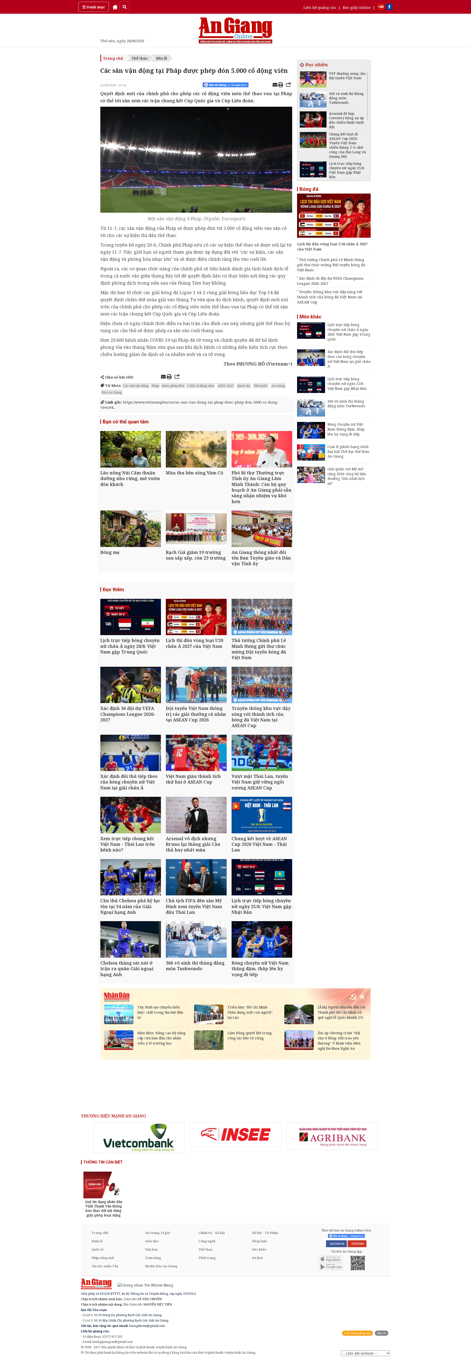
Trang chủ (113, 58)
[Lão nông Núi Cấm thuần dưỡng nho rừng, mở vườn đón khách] (130, 450)
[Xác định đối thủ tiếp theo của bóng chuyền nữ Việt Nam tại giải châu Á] (130, 753)
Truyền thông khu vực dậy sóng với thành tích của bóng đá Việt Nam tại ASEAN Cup (329, 296)
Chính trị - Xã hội (211, 1232)
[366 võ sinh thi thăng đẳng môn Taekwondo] (196, 940)
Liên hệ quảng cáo (319, 7)
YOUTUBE (357, 1243)
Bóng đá (309, 189)
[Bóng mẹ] (130, 529)
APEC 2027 (226, 385)
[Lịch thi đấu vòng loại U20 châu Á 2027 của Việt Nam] (196, 617)
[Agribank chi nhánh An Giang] (332, 1136)
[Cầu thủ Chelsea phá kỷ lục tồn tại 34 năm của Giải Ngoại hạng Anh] (130, 878)
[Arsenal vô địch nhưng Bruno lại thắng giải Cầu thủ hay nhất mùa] (196, 815)
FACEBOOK (336, 1243)
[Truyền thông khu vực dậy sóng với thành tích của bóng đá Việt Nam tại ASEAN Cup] (262, 685)
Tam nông (153, 1258)
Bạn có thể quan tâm (126, 422)
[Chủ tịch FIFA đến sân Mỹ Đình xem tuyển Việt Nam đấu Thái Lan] (196, 878)
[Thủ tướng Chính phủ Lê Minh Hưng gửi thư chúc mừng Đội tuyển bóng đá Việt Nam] (262, 617)
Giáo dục (152, 1241)
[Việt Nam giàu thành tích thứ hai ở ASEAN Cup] (196, 753)
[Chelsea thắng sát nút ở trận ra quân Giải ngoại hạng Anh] (130, 940)
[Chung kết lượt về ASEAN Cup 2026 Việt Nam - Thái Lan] (262, 815)
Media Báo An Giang (161, 1266)
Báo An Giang (112, 392)
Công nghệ (206, 1241)
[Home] (115, 7)
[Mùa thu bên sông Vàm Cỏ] (196, 450)
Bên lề (161, 58)
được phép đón (173, 385)
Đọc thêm (113, 589)
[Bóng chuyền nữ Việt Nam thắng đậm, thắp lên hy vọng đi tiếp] (262, 940)
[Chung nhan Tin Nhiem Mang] (143, 1284)
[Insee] (236, 1134)
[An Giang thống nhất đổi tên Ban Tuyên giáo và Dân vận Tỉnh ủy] (262, 529)
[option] (139, 1137)
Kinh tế (97, 1241)
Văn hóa (151, 1249)
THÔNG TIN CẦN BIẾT (103, 1162)
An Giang (278, 385)
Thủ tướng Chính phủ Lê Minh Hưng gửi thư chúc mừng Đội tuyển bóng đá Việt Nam (331, 264)
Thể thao (140, 58)
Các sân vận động (136, 385)
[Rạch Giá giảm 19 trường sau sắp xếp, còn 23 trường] (196, 529)
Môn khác (310, 317)
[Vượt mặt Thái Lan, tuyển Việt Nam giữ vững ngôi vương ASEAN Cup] (262, 753)
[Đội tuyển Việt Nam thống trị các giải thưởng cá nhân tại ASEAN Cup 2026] (196, 685)
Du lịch (257, 1258)
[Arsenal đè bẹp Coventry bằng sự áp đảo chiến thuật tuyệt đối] (313, 120)
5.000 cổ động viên (200, 385)
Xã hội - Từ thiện (265, 1232)
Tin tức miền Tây (105, 1266)
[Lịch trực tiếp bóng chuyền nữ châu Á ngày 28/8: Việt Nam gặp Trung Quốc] (130, 617)
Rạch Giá (243, 385)
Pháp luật (259, 1241)
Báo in (381, 1333)
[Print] (280, 85)
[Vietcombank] (139, 1137)
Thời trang (207, 1258)
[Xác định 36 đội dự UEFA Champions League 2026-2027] (130, 685)
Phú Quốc (261, 385)
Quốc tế (97, 1249)
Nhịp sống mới (103, 1258)
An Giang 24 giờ (157, 1232)
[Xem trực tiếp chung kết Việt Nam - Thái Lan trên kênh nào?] (130, 815)
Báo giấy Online (357, 7)
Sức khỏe (259, 1249)
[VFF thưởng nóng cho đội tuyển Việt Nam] (313, 80)
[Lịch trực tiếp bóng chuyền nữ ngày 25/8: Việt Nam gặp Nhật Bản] (262, 878)
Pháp (155, 385)
